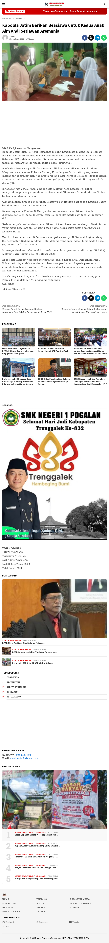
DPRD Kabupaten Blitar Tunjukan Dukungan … (34, 652)
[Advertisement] (54, 124)
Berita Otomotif (16, 687)
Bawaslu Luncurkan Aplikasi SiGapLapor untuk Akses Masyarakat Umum (84, 309)
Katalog (41, 911)
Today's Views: (10, 552)
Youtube (75, 922)
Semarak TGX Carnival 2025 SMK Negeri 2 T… (36, 856)
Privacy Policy (11, 911)
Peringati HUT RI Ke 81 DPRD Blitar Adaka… (33, 663)
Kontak (74, 907)
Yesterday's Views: (12, 556)
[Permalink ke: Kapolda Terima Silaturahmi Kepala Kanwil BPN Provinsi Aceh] (54, 337)
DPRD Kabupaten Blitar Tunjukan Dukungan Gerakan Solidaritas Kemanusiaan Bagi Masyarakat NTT (90, 381)
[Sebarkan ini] (85, 38)
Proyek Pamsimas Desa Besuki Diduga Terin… (36, 867)
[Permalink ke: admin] (5, 38)
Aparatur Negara (80, 903)
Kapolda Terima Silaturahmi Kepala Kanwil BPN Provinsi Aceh (53, 349)
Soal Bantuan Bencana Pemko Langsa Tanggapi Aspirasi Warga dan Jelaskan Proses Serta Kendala (90, 351)
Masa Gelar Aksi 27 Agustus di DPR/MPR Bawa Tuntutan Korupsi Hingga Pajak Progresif (17, 351)
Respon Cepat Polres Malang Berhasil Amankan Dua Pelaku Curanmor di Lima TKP (27, 309)
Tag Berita (13, 677)
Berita (5, 640)
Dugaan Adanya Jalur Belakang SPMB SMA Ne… (37, 846)
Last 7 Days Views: (12, 560)
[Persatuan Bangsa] (54, 4)
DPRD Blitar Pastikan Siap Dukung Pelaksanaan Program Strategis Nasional (54, 381)
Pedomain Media (80, 899)
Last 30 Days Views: (13, 564)
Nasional (7, 907)
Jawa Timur (15, 640)
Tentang (41, 899)
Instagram (43, 922)
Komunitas (8, 903)
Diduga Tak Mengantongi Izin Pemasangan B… (37, 878)
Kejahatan (13, 682)
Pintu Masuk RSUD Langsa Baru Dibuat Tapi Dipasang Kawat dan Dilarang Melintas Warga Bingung (17, 381)
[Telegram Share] (97, 38)
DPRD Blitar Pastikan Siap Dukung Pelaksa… (23, 643)
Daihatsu (12, 692)
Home (5, 899)
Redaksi (41, 907)
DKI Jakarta (14, 697)
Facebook (10, 922)
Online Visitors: (11, 548)
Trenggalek (40, 832)
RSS (7, 926)
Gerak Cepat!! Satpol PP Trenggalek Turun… (36, 835)
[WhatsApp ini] (104, 38)
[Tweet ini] (91, 38)
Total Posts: (9, 568)
